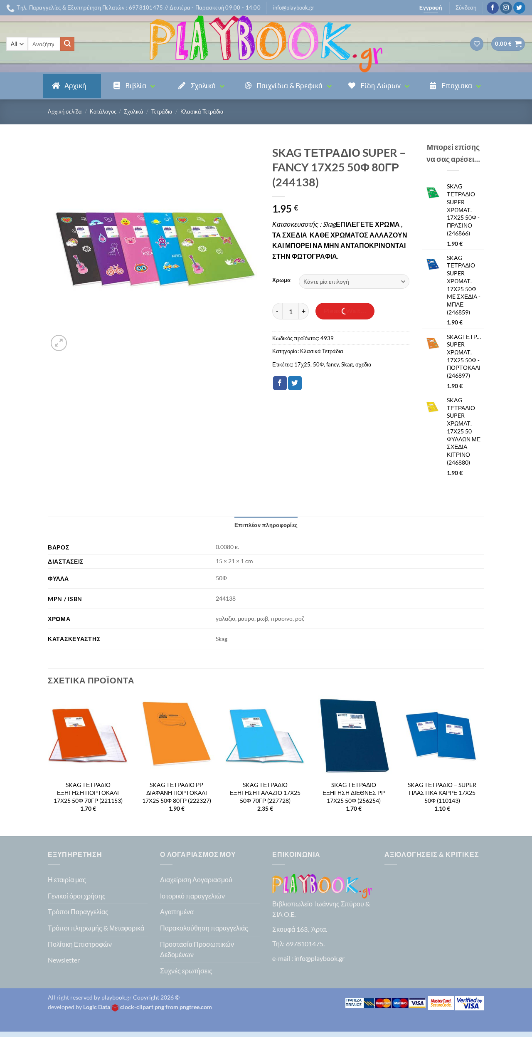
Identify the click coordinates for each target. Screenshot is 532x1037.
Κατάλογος (103, 111)
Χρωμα (281, 280)
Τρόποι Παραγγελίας (78, 912)
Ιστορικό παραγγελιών (192, 896)
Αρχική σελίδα (65, 111)
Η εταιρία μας (67, 880)
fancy (332, 364)
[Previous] (48, 765)
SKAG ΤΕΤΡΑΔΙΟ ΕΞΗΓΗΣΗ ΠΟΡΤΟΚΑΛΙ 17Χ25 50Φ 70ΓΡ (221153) (88, 792)
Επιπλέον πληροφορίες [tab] (266, 525)
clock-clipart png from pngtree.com (166, 1006)
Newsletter (64, 960)
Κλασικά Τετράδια (202, 111)
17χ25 (302, 364)
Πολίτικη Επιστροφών (80, 944)
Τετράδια (161, 111)
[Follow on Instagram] (506, 8)
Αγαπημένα (177, 912)
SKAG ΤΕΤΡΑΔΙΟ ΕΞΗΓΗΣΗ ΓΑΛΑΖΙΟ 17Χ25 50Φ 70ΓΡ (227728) (265, 792)
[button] (293, 7)
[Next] (481, 765)
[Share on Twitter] (295, 383)
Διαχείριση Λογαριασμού (196, 880)
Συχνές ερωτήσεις (186, 971)
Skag (347, 364)
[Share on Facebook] (280, 383)
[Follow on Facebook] (493, 8)
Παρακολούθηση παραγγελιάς (204, 928)
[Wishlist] (476, 44)
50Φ (318, 364)
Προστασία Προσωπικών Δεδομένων (197, 949)
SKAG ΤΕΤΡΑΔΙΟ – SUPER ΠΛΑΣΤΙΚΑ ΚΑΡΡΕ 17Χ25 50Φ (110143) (442, 792)
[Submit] (67, 44)
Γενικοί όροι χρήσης (77, 896)
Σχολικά (133, 111)
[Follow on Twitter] (519, 8)
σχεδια (363, 364)
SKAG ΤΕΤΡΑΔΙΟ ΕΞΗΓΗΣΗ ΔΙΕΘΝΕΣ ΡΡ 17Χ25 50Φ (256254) (354, 792)
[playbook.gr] (266, 43)
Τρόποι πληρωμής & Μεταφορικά (96, 928)
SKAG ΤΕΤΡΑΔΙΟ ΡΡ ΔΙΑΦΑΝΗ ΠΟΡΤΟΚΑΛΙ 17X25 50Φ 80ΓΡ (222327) (176, 792)
